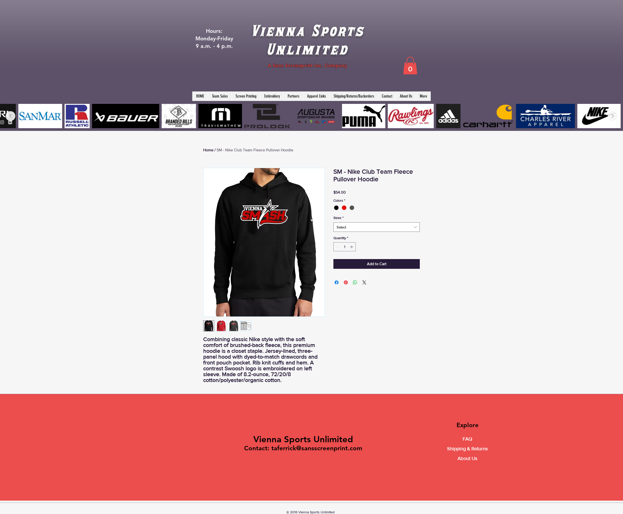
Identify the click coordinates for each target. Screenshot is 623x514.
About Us (467, 458)
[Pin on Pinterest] (346, 282)
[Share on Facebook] (336, 282)
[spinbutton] (344, 247)
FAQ (467, 439)
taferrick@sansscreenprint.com (316, 448)
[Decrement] (337, 247)
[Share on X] (364, 282)
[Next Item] (612, 116)
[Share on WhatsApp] (355, 282)
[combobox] (376, 227)
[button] (410, 65)
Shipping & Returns (467, 448)
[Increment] (352, 247)
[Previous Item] (10, 116)
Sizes (338, 218)
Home (208, 150)
